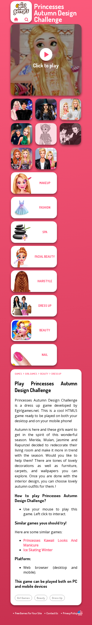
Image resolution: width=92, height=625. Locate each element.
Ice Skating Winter (38, 549)
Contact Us (52, 613)
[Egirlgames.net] (15, 19)
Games (18, 373)
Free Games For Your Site (28, 613)
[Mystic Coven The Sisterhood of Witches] (46, 109)
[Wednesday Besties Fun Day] (21, 109)
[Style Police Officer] (21, 134)
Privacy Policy (70, 613)
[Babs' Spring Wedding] (70, 109)
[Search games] (26, 19)
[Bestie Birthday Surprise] (21, 158)
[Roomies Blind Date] (46, 158)
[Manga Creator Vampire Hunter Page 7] (70, 134)
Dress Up (56, 373)
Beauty (44, 373)
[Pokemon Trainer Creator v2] (46, 134)
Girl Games (31, 373)
